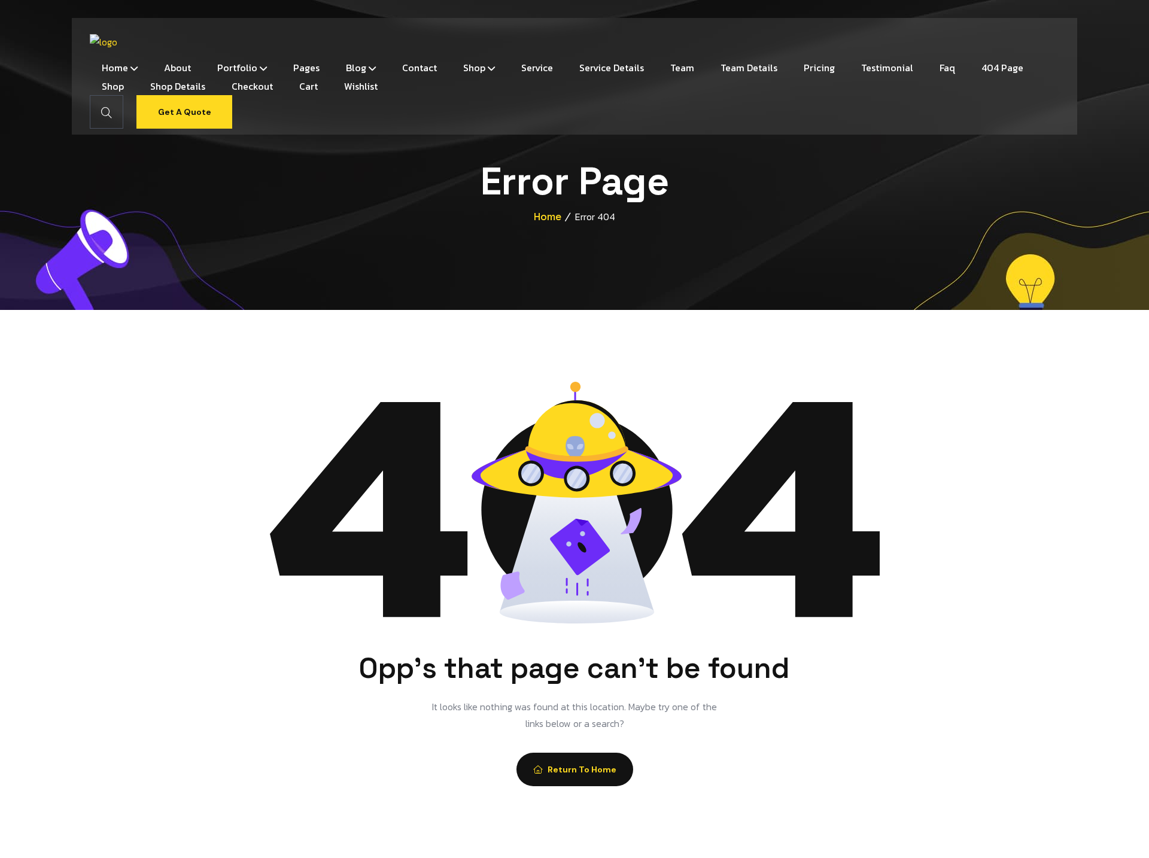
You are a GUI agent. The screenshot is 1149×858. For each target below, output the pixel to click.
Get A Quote (184, 112)
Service (537, 67)
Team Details (749, 67)
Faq (947, 67)
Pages (306, 67)
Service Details (611, 67)
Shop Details (177, 86)
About (177, 67)
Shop (474, 67)
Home (115, 67)
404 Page (1002, 67)
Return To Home (582, 769)
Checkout (252, 86)
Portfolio (237, 67)
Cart (308, 86)
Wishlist (361, 86)
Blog (356, 67)
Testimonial (887, 67)
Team (682, 67)
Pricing (819, 67)
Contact (419, 67)
